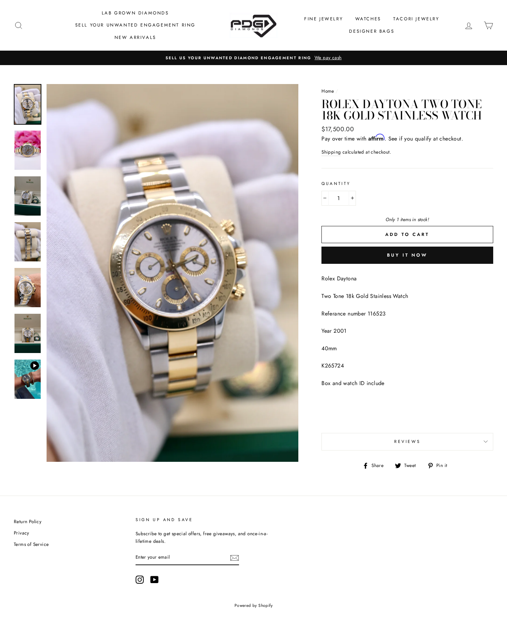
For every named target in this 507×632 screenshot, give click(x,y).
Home (327, 90)
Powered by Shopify (253, 605)
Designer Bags (371, 31)
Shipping (331, 151)
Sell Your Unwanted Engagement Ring (135, 25)
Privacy (21, 532)
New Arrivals (135, 37)
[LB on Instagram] (140, 580)
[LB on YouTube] (154, 580)
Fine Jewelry (323, 18)
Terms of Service (31, 544)
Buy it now (407, 255)
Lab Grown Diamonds (135, 13)
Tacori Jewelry (416, 18)
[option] (253, 58)
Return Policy (27, 521)
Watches (368, 18)
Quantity (336, 183)
